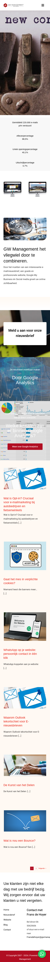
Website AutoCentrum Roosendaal (37, 183)
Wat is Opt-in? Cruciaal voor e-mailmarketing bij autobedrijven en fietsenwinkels (25, 472)
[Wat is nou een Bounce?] (25, 821)
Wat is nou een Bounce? (25, 818)
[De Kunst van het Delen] (25, 765)
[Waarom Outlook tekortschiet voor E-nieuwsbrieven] (25, 697)
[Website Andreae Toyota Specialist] (12, 189)
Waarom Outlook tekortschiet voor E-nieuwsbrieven (25, 693)
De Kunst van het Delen (25, 763)
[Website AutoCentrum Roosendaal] (37, 189)
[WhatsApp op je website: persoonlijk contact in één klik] (25, 626)
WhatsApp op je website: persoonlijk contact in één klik (25, 622)
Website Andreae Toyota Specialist (12, 181)
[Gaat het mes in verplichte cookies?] (25, 556)
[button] (5, 189)
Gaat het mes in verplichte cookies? (25, 551)
